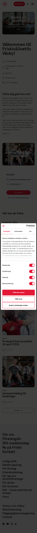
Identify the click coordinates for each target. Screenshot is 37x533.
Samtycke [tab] (6, 231)
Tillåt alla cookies (18, 292)
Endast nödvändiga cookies (18, 305)
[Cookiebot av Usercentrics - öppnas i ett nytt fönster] (26, 226)
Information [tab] (18, 231)
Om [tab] (30, 231)
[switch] (32, 271)
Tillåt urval (18, 299)
